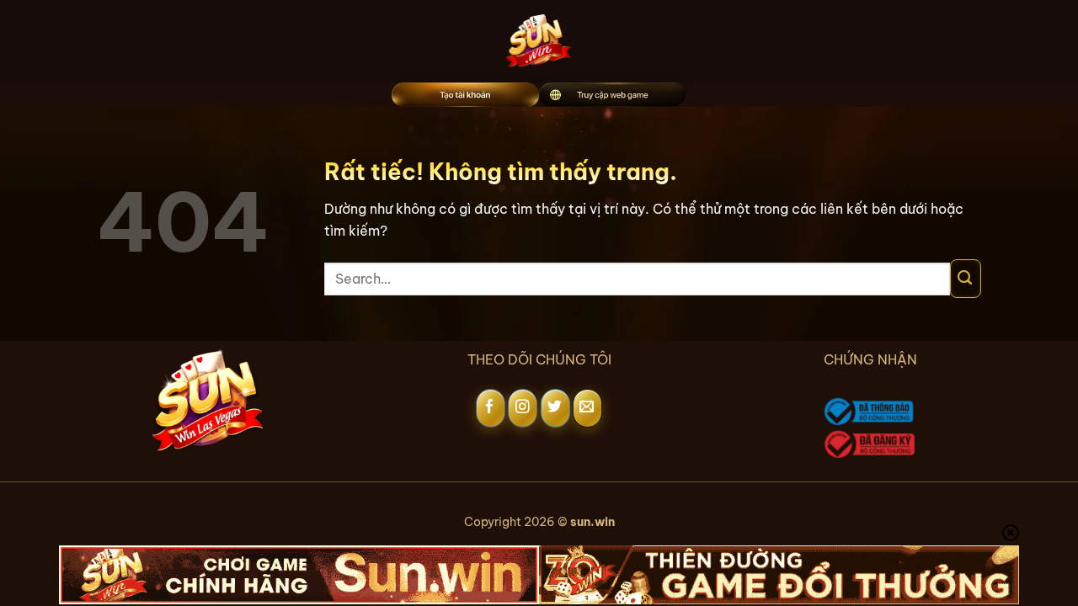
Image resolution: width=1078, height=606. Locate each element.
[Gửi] (965, 278)
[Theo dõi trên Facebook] (490, 408)
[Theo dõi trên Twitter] (555, 408)
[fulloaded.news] (539, 41)
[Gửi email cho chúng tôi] (587, 408)
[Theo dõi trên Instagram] (522, 408)
